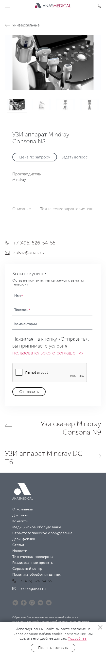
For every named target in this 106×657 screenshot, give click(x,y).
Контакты (20, 521)
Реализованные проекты (32, 563)
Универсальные (26, 25)
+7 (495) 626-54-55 (100, 6)
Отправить (29, 392)
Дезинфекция (23, 539)
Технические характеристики (66, 209)
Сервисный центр (27, 568)
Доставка (20, 515)
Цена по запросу (34, 157)
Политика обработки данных (36, 574)
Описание (21, 209)
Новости (19, 551)
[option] (53, 62)
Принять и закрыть (53, 648)
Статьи (18, 545)
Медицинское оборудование (36, 527)
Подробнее (77, 638)
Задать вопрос (74, 157)
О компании (22, 509)
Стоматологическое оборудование (42, 533)
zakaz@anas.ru (28, 252)
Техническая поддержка (32, 557)
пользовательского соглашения (48, 353)
